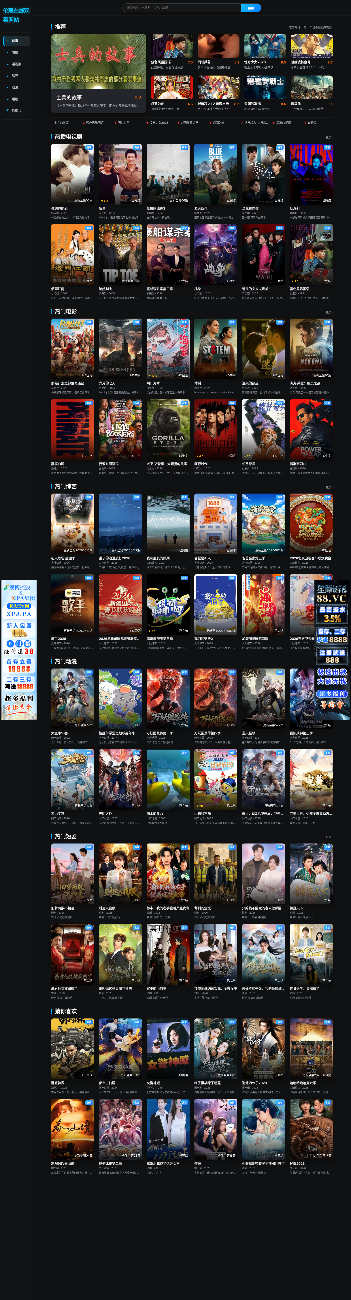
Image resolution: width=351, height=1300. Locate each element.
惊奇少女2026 (157, 122)
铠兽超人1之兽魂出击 (255, 122)
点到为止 (217, 122)
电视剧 (14, 64)
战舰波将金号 (188, 122)
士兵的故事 (60, 122)
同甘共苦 (122, 122)
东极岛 (310, 122)
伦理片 (14, 111)
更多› (329, 137)
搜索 (251, 8)
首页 (12, 41)
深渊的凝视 (282, 122)
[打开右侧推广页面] (332, 650)
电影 (12, 52)
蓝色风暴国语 (93, 122)
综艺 (12, 76)
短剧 (12, 99)
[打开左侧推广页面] (19, 650)
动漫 (12, 87)
